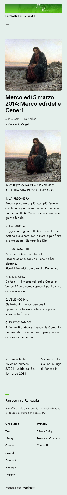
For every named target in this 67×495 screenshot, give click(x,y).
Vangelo (25, 124)
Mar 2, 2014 (12, 119)
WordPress (28, 487)
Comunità (13, 124)
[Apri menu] (7, 23)
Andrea (32, 119)
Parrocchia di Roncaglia (20, 16)
